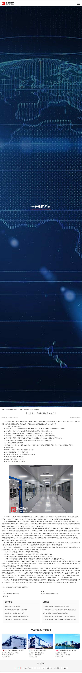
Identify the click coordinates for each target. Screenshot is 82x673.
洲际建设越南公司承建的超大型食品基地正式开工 (55, 613)
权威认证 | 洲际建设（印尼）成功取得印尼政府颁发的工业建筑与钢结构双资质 (60, 619)
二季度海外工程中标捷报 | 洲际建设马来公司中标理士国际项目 (59, 616)
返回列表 (5, 596)
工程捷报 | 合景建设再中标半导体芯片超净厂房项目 (56, 606)
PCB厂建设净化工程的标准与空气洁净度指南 (16, 619)
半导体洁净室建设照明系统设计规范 (50, 593)
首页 (3, 409)
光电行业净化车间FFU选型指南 (12, 606)
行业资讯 (14, 409)
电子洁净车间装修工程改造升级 (11, 593)
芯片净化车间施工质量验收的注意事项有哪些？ (16, 609)
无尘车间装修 (25, 587)
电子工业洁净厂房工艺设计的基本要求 (14, 613)
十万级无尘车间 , (9, 587)
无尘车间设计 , (18, 587)
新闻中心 (8, 409)
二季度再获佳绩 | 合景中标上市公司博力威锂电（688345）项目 (59, 609)
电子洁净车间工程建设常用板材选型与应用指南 (16, 616)
